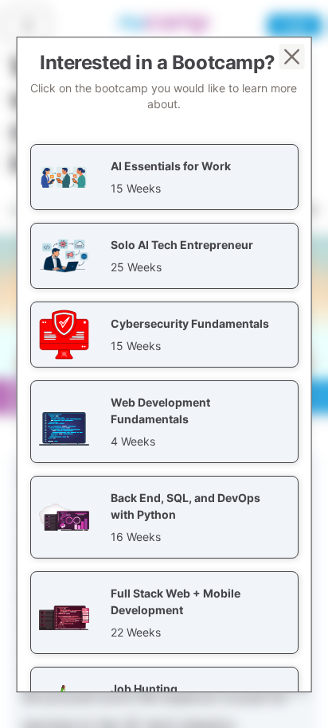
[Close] (291, 56)
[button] (164, 177)
